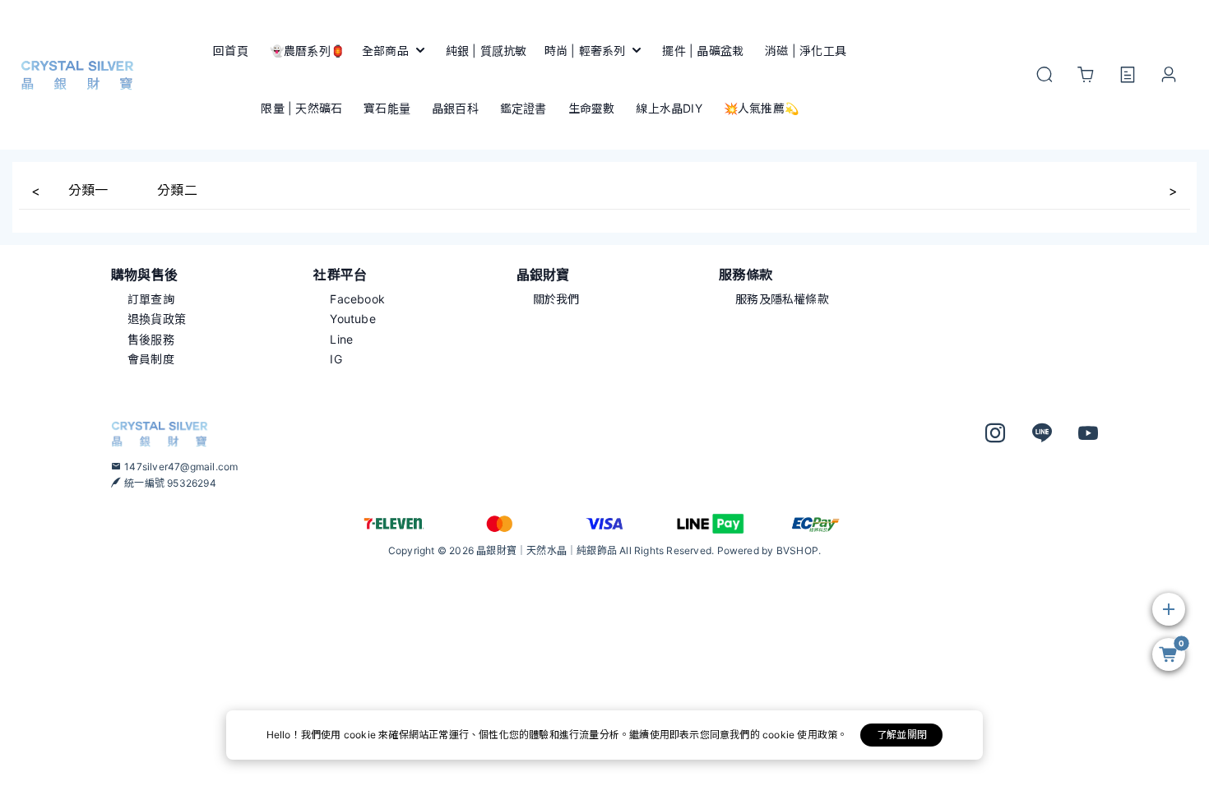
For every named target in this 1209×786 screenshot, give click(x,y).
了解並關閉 (902, 734)
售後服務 (150, 339)
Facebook (357, 299)
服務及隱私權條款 (782, 299)
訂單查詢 (150, 299)
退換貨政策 (156, 319)
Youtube (352, 319)
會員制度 (150, 359)
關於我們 (556, 299)
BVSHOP (797, 550)
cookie (361, 734)
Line (341, 339)
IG (335, 359)
